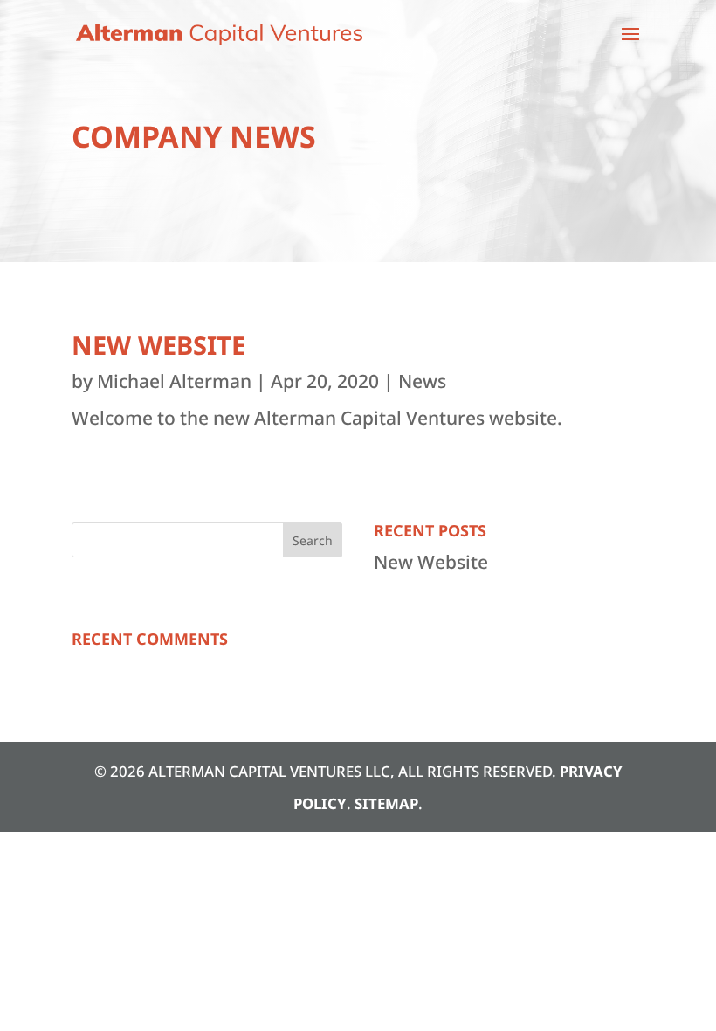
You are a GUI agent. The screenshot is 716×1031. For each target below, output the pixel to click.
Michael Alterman (174, 381)
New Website (158, 345)
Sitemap (386, 803)
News (422, 381)
